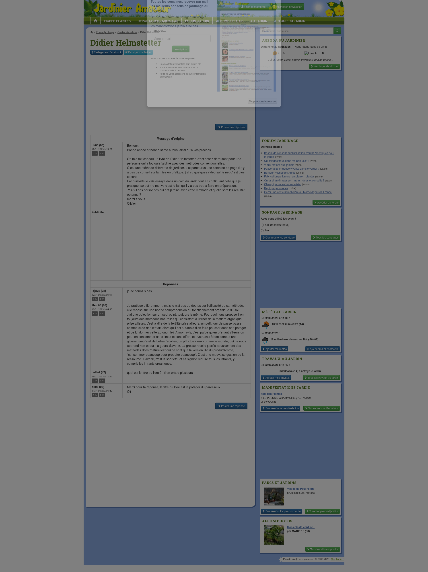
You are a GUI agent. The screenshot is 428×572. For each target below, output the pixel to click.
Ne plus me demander (262, 124)
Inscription (181, 72)
